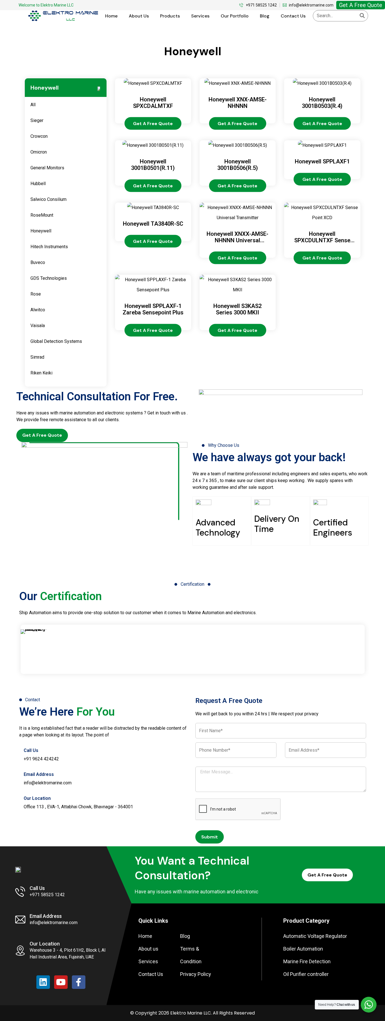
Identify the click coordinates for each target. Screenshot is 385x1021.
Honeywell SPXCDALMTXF (153, 102)
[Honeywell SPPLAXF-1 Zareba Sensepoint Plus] (153, 289)
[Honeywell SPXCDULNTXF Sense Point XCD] (322, 217)
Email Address (39, 774)
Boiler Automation (303, 949)
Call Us (31, 750)
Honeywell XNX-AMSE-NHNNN (238, 102)
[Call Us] (21, 746)
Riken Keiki (42, 373)
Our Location (37, 798)
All (33, 104)
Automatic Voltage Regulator (315, 936)
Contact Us (293, 16)
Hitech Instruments (49, 246)
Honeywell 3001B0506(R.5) (237, 164)
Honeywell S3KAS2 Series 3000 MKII (237, 309)
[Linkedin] (43, 982)
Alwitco (38, 309)
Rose (36, 294)
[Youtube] (61, 982)
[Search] (362, 15)
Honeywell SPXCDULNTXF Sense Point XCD (322, 240)
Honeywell (41, 231)
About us (139, 16)
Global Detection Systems (56, 341)
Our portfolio (235, 16)
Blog (264, 16)
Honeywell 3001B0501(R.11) (153, 164)
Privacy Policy (195, 974)
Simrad (37, 357)
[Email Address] (21, 770)
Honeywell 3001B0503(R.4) (322, 102)
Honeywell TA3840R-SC (153, 223)
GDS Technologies (49, 278)
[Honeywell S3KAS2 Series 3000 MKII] (238, 289)
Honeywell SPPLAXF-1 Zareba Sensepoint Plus (153, 309)
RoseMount (42, 215)
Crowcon (39, 136)
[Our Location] (21, 794)
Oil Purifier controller (306, 974)
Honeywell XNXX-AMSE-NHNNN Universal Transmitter (237, 240)
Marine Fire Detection (307, 961)
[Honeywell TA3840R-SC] (153, 207)
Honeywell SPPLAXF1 (322, 161)
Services (200, 16)
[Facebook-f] (78, 982)
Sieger (37, 120)
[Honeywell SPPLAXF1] (322, 145)
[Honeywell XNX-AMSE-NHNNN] (237, 83)
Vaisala (38, 325)
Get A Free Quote (360, 5)
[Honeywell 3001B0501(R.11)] (152, 145)
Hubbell (38, 183)
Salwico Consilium (49, 199)
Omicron (39, 152)
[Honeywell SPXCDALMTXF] (153, 83)
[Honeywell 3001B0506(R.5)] (237, 145)
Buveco (38, 262)
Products (170, 16)
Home (111, 16)
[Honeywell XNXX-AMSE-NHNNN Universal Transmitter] (238, 217)
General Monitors (47, 167)
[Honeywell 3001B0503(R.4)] (322, 83)
